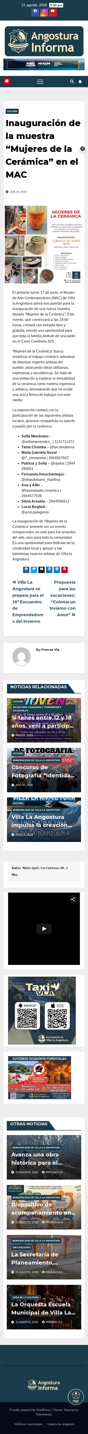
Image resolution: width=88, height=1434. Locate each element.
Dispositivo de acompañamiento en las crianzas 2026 (41, 1212)
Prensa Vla (50, 650)
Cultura (12, 111)
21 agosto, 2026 (27, 1172)
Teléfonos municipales (28, 1424)
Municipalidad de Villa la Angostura (36, 760)
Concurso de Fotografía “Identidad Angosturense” (43, 775)
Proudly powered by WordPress (31, 1410)
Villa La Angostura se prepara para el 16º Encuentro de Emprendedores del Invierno (28, 602)
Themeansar (44, 1414)
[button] (72, 81)
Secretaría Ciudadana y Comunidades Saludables (37, 709)
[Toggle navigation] (40, 81)
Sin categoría (21, 1247)
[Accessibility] (76, 1397)
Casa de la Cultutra (26, 1297)
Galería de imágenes (60, 1424)
